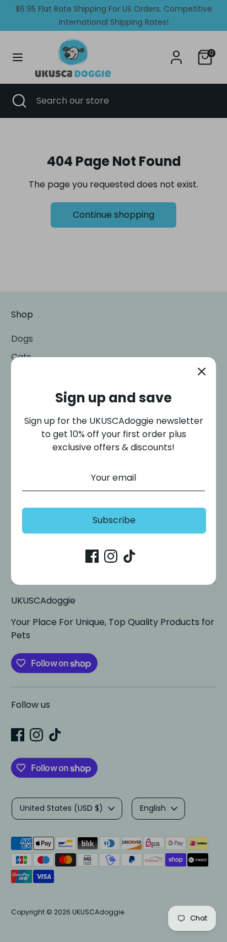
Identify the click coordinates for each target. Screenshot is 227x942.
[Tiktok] (129, 556)
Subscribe (114, 520)
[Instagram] (110, 556)
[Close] (202, 371)
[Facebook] (92, 556)
